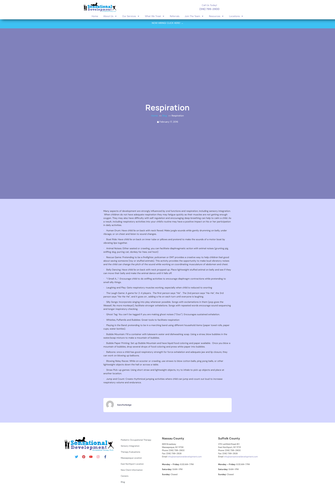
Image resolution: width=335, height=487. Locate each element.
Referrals (174, 16)
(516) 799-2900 (209, 9)
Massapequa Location (131, 458)
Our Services (129, 16)
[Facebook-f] (105, 457)
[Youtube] (91, 457)
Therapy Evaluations (130, 452)
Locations (234, 16)
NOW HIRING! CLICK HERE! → (167, 23)
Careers (124, 476)
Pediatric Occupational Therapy (136, 440)
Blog (123, 482)
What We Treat (153, 16)
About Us (108, 16)
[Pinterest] (83, 457)
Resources (214, 16)
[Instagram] (98, 457)
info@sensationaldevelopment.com (185, 456)
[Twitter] (76, 457)
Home (95, 16)
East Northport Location (132, 464)
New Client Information (132, 470)
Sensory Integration (130, 446)
